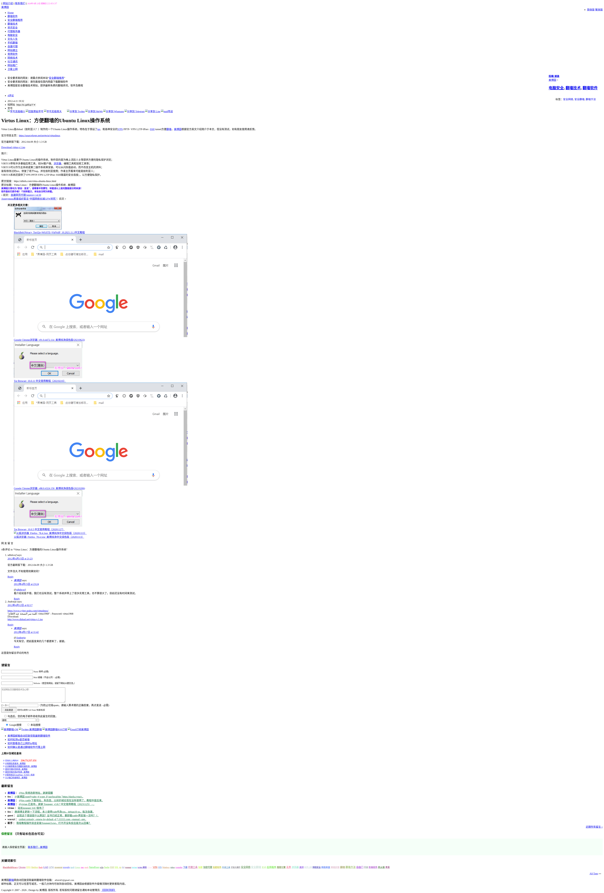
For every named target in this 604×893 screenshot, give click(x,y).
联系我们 (20, 3)
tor (98, 129)
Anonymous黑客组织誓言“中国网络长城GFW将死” (29, 198)
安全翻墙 (579, 99)
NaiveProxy (94, 867)
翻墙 (168, 129)
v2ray (149, 867)
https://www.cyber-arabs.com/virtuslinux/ (28, 610)
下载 (185, 867)
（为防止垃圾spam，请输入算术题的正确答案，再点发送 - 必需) (73, 705)
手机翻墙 (13, 42)
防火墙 (381, 867)
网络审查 (325, 867)
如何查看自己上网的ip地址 (22, 743)
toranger (128, 867)
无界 (288, 867)
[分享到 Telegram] (135, 111)
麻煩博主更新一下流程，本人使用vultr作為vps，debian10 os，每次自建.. (54, 811)
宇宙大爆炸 (235, 867)
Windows (166, 867)
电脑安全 (13, 35)
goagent (58, 867)
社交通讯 (13, 61)
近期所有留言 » (594, 827)
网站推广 (13, 65)
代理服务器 (14, 31)
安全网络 (568, 99)
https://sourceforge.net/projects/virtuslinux (39, 135)
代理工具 (193, 867)
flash (41, 867)
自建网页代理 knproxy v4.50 (26, 195)
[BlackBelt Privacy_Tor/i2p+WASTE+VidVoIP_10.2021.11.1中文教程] (38, 228)
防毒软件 (373, 867)
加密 (200, 867)
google (66, 867)
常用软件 (13, 54)
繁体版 (599, 9)
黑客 (387, 867)
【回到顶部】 (108, 890)
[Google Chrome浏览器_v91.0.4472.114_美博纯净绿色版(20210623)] (100, 336)
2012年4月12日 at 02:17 (20, 605)
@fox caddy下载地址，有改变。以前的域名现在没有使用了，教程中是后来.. (61, 800)
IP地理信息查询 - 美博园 (15, 763)
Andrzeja (20, 637)
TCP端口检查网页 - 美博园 (16, 778)
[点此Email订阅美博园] (78, 729)
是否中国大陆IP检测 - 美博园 (17, 772)
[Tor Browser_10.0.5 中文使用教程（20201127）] (48, 525)
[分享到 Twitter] (76, 111)
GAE (45, 867)
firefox (34, 867)
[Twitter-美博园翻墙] (30, 729)
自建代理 (13, 46)
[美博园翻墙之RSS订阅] (54, 729)
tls (120, 867)
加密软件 (217, 867)
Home (11, 12)
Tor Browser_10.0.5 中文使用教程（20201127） (39, 529)
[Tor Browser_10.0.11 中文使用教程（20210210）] (48, 377)
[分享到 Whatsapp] (113, 111)
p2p (101, 867)
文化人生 (13, 39)
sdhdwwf (20, 589)
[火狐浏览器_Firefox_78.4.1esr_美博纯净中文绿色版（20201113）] (50, 533)
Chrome (22, 867)
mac (82, 867)
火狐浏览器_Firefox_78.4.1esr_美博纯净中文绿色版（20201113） (49, 537)
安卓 (264, 867)
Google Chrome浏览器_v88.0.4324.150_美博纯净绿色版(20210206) (49, 488)
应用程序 (271, 867)
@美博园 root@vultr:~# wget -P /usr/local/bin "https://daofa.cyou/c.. (49, 796)
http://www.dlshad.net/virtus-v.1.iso (25, 619)
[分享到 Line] (152, 111)
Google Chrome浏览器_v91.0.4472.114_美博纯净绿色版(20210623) (49, 340)
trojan (134, 867)
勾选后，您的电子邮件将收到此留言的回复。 (32, 716)
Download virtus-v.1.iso (13, 147)
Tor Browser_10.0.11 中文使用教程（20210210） (40, 381)
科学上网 (308, 867)
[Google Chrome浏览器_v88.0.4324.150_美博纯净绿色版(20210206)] (100, 484)
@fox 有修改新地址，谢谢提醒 (36, 793)
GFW (51, 867)
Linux (77, 867)
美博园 (5, 7)
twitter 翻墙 (142, 867)
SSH (152, 129)
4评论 (11, 95)
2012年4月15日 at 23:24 (26, 584)
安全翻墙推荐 (15, 20)
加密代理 (207, 867)
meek (86, 867)
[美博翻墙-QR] (9, 729)
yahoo (172, 867)
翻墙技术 (13, 23)
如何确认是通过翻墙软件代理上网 (26, 747)
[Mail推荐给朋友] (167, 111)
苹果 (366, 867)
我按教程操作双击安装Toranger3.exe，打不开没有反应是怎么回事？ (53, 823)
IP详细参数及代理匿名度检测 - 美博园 (21, 766)
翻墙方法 (591, 99)
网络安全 (317, 867)
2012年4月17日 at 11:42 (26, 632)
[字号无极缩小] (16, 111)
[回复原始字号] (34, 111)
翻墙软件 (13, 16)
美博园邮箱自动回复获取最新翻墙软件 (29, 735)
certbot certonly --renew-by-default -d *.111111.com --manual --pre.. (52, 819)
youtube (178, 867)
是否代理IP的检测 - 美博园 (16, 769)
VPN (120, 129)
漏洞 (301, 867)
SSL (117, 867)
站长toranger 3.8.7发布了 (31, 808)
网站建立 (13, 50)
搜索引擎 (281, 867)
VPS (160, 867)
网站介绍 (8, 3)
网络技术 (13, 57)
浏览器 (57, 163)
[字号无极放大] (53, 111)
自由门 (359, 867)
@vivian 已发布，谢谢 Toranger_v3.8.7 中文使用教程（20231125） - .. (56, 804)
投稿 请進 (554, 76)
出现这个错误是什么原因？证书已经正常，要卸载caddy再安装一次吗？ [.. (57, 815)
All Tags (594, 873)
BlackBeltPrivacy (10, 867)
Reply (11, 576)
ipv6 (72, 867)
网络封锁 (335, 867)
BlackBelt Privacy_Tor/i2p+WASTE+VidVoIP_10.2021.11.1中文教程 (49, 232)
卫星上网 (13, 69)
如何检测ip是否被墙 (19, 739)
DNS (28, 867)
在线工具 (226, 867)
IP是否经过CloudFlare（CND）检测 (19, 775)
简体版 (591, 9)
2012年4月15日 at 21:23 (20, 558)
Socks (106, 867)
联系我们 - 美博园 (38, 847)
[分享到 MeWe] (94, 111)
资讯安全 (13, 27)
